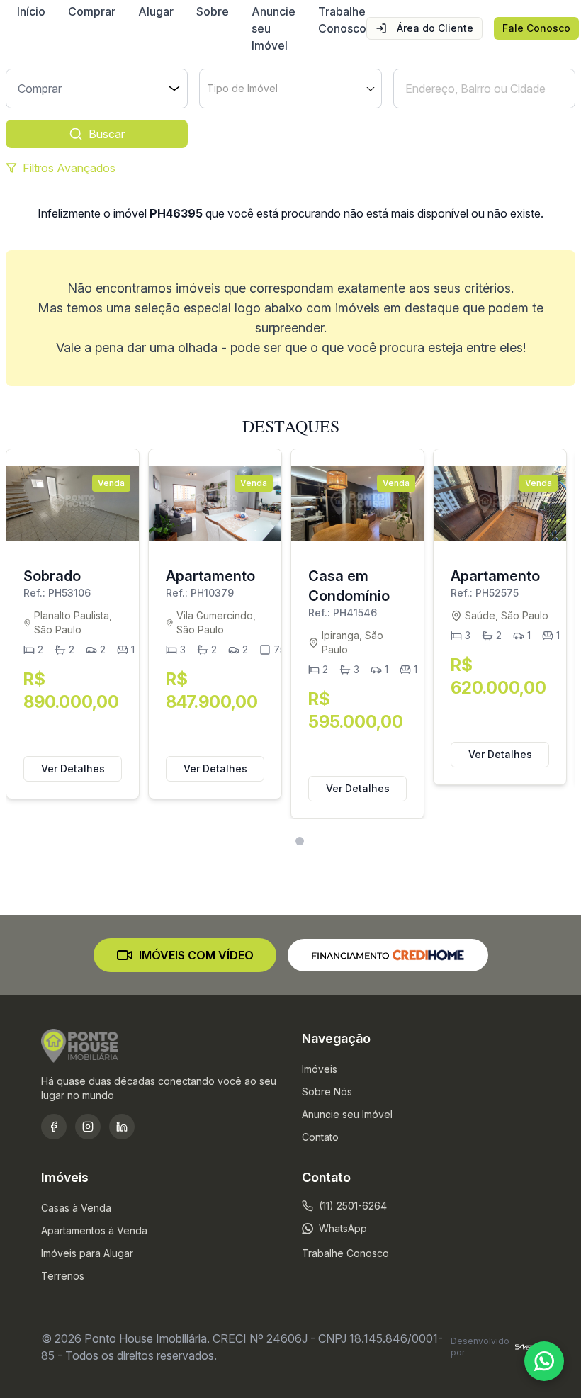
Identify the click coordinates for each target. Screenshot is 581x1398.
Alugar (156, 11)
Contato (320, 1137)
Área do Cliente (435, 28)
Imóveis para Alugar (87, 1253)
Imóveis (319, 1069)
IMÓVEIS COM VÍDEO (196, 955)
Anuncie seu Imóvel (273, 28)
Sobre (212, 11)
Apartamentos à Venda (94, 1230)
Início (31, 11)
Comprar (91, 11)
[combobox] (290, 88)
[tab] (282, 841)
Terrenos (62, 1276)
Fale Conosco (536, 28)
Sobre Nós (327, 1092)
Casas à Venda (76, 1208)
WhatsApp (343, 1228)
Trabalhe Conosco (342, 19)
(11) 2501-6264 (353, 1206)
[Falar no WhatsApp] (544, 1361)
